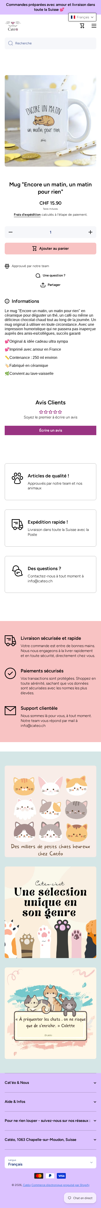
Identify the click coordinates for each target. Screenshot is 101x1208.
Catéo (27, 1185)
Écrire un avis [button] (50, 430)
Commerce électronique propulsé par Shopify (60, 1185)
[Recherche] (9, 43)
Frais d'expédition (27, 215)
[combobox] (50, 43)
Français (15, 1164)
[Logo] (13, 26)
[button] (82, 25)
